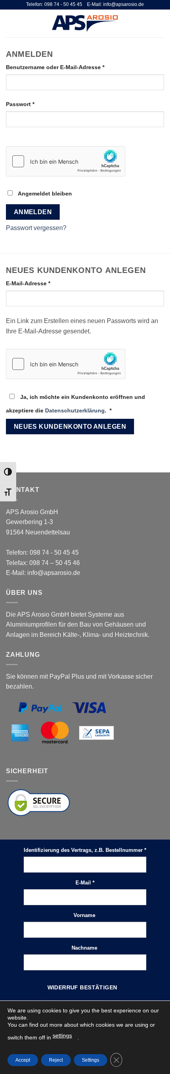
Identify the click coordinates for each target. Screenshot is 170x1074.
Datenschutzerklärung (75, 410)
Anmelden (33, 212)
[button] (10, 23)
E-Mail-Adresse (43, 283)
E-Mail (85, 883)
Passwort (36, 104)
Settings (90, 1060)
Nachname (85, 948)
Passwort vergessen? (36, 227)
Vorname (85, 915)
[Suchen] (148, 23)
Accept (22, 1060)
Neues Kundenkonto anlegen (70, 426)
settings (62, 1035)
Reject (56, 1060)
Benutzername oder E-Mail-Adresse (71, 67)
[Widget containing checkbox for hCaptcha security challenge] (65, 161)
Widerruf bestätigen (82, 987)
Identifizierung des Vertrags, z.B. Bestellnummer (85, 850)
